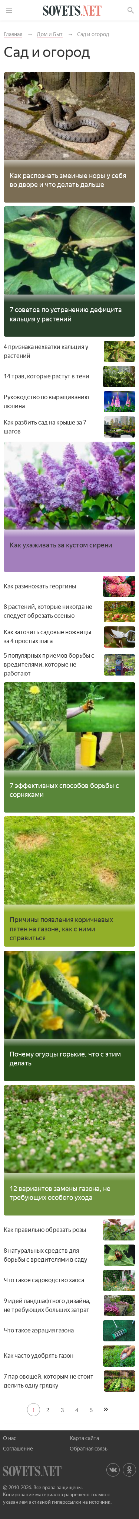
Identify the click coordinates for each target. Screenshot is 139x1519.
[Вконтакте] (113, 1470)
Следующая (105, 1409)
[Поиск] (130, 10)
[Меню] (9, 10)
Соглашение (18, 1449)
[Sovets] (72, 12)
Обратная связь (88, 1449)
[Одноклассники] (129, 1470)
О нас (9, 1438)
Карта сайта (84, 1438)
